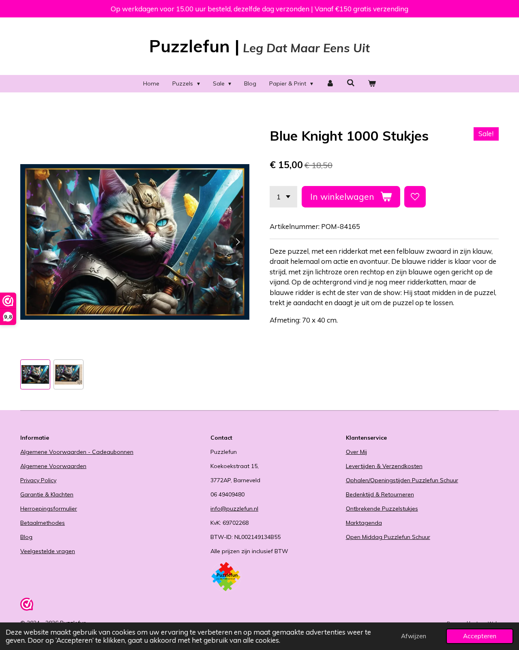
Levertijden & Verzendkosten (384, 466)
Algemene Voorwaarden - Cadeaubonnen (76, 451)
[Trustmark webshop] (26, 605)
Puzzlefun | (259, 46)
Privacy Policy (38, 480)
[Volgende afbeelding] (237, 242)
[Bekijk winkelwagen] (371, 84)
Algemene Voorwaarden (53, 466)
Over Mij (356, 451)
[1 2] (283, 196)
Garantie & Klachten (46, 494)
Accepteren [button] (479, 636)
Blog (26, 537)
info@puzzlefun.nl (234, 508)
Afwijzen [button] (413, 636)
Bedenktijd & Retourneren (380, 494)
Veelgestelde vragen (47, 551)
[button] (35, 374)
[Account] (330, 84)
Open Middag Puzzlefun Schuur (388, 537)
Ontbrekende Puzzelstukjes (382, 508)
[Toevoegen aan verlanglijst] (415, 196)
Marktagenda (364, 522)
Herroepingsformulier (48, 508)
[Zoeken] (351, 83)
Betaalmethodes (42, 522)
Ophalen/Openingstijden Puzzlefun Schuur (402, 480)
